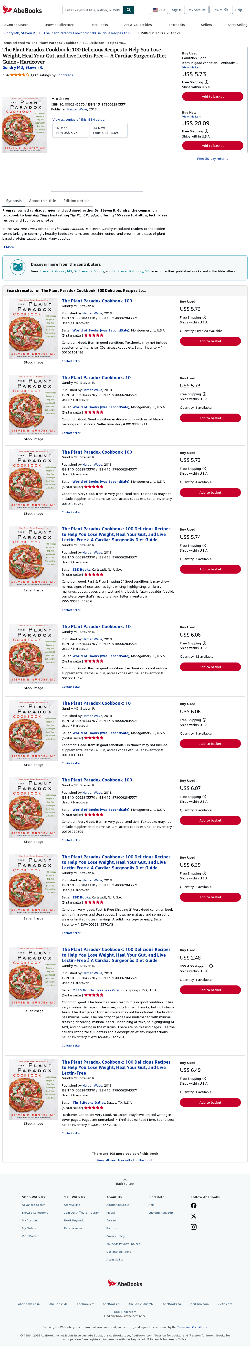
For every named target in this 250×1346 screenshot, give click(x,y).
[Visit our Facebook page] (194, 1206)
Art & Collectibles (138, 24)
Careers (111, 1220)
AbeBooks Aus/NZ (141, 1304)
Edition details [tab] (76, 200)
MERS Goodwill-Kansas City (96, 990)
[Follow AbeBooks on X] (194, 1216)
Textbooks (176, 24)
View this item (191, 67)
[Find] (128, 10)
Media (110, 1212)
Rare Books (99, 24)
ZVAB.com (225, 1304)
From (66, 130)
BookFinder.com (125, 1314)
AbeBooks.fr (85, 1304)
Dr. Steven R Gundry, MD (131, 271)
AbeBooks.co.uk (29, 1304)
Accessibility (114, 1259)
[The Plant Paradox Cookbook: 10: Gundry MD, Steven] (33, 434)
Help (238, 10)
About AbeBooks (118, 1205)
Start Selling (238, 24)
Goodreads (64, 75)
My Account (197, 10)
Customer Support (160, 1212)
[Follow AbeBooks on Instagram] (194, 1227)
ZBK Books (81, 569)
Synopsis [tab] (14, 200)
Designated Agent (118, 1251)
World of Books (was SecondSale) (101, 330)
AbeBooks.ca (172, 1304)
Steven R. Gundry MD (56, 271)
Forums (111, 1228)
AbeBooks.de (58, 1304)
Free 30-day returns (212, 158)
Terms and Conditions (192, 1327)
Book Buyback (74, 1220)
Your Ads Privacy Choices (123, 1244)
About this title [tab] (42, 200)
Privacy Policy (115, 1236)
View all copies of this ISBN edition (79, 119)
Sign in (177, 10)
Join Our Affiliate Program (82, 1212)
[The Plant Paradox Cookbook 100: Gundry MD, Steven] (33, 357)
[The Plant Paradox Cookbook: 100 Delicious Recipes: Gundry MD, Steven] (33, 585)
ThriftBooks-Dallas (89, 1102)
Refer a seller (73, 1228)
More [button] (10, 247)
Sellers (206, 24)
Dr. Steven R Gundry (89, 271)
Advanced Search (15, 24)
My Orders (29, 1228)
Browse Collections (59, 24)
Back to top (125, 1183)
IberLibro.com (199, 1304)
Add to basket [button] (213, 96)
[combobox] (92, 10)
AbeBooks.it (111, 1304)
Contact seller (71, 361)
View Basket (30, 1236)
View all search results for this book (125, 1160)
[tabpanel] (88, 228)
